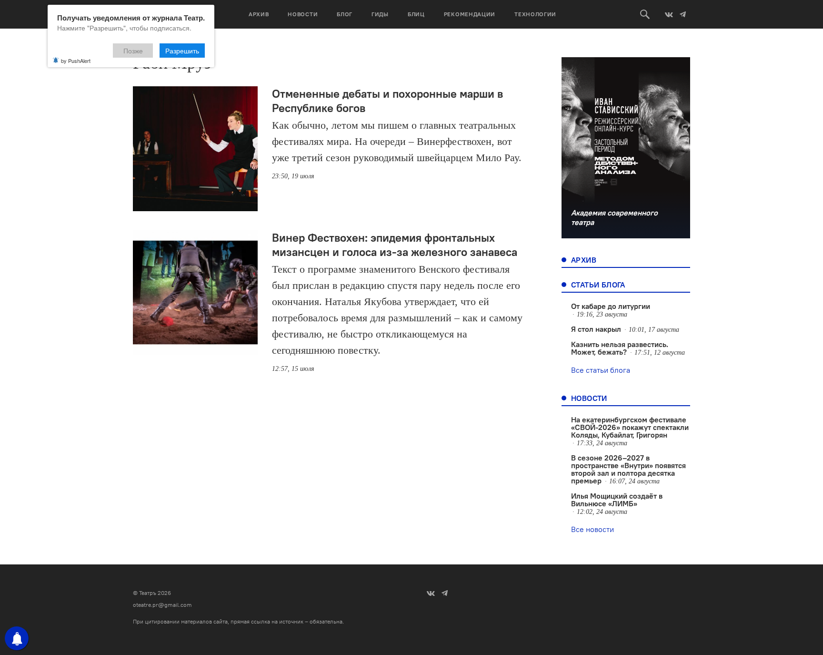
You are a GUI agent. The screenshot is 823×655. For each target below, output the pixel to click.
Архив (259, 14)
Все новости (592, 529)
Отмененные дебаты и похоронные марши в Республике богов (387, 100)
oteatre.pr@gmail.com (162, 604)
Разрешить (182, 50)
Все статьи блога (600, 370)
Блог (344, 14)
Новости (303, 14)
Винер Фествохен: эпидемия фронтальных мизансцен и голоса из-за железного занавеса (394, 244)
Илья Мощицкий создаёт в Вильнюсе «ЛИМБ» (616, 499)
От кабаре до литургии (610, 306)
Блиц (416, 14)
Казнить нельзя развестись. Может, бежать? (619, 348)
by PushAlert (75, 60)
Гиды (380, 14)
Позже (133, 50)
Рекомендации (469, 14)
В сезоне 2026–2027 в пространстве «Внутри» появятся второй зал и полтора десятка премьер (628, 469)
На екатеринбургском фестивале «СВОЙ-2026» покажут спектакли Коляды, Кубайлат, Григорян (630, 427)
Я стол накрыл (596, 329)
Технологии (535, 14)
